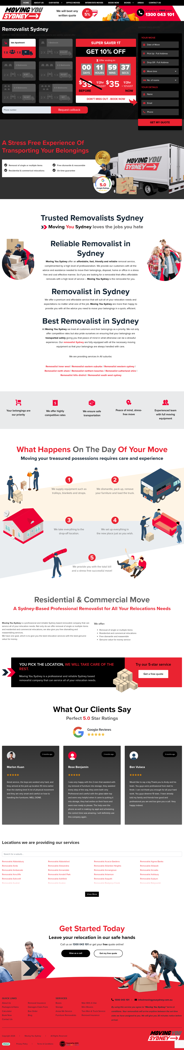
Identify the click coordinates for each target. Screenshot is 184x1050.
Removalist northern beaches (88, 370)
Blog (30, 1015)
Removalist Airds (10, 865)
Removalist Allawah (149, 865)
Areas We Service (64, 1011)
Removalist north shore (57, 370)
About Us (39, 3)
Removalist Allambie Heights (107, 865)
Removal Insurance (37, 1003)
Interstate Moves (94, 3)
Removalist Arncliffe (11, 874)
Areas (141, 3)
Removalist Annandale (58, 870)
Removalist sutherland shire (120, 370)
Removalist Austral (11, 883)
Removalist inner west (58, 366)
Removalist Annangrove (105, 870)
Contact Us (155, 3)
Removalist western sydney (119, 366)
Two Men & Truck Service (93, 1011)
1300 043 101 (159, 14)
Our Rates (54, 3)
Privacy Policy (22, 1044)
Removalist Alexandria (58, 865)
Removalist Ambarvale (12, 870)
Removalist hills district (73, 375)
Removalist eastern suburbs (87, 366)
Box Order (32, 1011)
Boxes (127, 3)
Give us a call (75, 953)
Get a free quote (153, 674)
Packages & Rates (10, 1007)
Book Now (113, 3)
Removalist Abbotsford (59, 861)
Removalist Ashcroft (11, 878)
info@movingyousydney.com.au (155, 999)
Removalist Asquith (103, 878)
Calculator (7, 1011)
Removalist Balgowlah (150, 883)
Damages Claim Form (38, 1007)
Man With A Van (89, 1003)
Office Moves (73, 3)
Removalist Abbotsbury (13, 861)
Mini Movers (87, 1007)
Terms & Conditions (45, 1044)
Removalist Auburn (149, 878)
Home (26, 3)
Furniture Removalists (66, 1015)
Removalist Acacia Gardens (107, 861)
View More (92, 894)
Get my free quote (108, 953)
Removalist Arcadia (149, 870)
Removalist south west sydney (104, 375)
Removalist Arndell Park (59, 874)
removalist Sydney (74, 342)
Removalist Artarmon (104, 874)
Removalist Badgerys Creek (107, 883)
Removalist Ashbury (149, 874)
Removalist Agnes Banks (151, 861)
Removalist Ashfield (57, 878)
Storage (59, 1007)
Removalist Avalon (57, 883)
